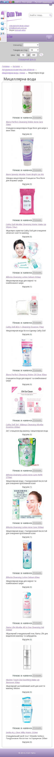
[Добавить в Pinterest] (10, 2)
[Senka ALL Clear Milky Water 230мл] (27, 710)
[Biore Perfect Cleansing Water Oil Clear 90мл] (27, 352)
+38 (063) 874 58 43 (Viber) (19, 26)
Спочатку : (18, 45)
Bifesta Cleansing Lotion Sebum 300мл (23, 277)
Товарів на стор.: (20, 50)
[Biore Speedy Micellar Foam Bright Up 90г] (27, 152)
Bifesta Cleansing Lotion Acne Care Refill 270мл (24, 476)
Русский (38, 2)
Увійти (18, 2)
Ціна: (13, 55)
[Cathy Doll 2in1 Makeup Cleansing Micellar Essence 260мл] (27, 402)
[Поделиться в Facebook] (2, 2)
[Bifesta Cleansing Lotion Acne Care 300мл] (27, 504)
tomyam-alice (20, 30)
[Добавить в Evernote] (13, 2)
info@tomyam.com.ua (17, 28)
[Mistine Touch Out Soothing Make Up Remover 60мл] (27, 657)
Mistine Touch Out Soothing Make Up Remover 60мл (22, 681)
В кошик (37, 117)
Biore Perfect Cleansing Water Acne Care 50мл (24, 123)
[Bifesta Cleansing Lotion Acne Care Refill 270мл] (27, 452)
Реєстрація (27, 2)
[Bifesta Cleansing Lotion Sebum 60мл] (27, 554)
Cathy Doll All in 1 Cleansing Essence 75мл (25, 327)
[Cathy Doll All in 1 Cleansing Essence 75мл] (27, 304)
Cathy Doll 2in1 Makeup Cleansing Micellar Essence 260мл (24, 425)
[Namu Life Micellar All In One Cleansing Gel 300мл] (27, 605)
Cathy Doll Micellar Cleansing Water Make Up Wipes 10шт (26, 225)
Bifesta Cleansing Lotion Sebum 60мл (23, 577)
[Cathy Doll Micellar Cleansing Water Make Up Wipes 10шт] (27, 202)
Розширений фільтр (27, 59)
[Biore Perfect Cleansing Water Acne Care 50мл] (27, 99)
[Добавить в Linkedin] (7, 2)
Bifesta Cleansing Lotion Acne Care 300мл (25, 527)
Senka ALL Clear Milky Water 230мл (22, 732)
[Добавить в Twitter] (5, 2)
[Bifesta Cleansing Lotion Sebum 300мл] (27, 254)
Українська (47, 2)
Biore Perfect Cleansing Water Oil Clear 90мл (26, 374)
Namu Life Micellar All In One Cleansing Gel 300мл (25, 628)
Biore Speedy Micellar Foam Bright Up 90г (25, 174)
